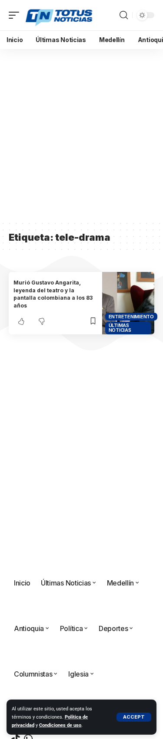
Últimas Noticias (120, 327)
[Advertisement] (81, 134)
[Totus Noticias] (59, 15)
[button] (133, 717)
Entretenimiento (131, 317)
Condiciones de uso (60, 725)
